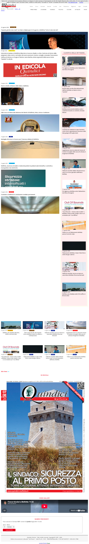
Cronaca (52, 9)
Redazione (66, 6)
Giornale (43, 6)
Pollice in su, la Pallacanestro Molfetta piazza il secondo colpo (72, 233)
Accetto (81, 2)
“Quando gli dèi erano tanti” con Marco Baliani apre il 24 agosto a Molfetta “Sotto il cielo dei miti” (29, 30)
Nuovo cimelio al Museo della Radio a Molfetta (15, 86)
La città (55, 6)
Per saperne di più (72, 2)
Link (60, 6)
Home (31, 6)
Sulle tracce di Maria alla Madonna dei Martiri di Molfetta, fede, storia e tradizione (25, 112)
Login (79, 6)
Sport (85, 9)
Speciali (49, 6)
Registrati (73, 6)
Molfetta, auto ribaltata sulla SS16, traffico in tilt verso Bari (74, 295)
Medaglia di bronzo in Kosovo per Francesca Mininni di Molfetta (20, 139)
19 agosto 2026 (66, 271)
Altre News (4, 371)
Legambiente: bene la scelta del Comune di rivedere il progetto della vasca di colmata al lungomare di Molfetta (74, 151)
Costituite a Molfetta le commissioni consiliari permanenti (18, 194)
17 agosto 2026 (66, 168)
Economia (43, 9)
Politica (61, 9)
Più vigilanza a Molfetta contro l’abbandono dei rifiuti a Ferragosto (73, 68)
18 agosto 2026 (66, 148)
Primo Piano (11, 50)
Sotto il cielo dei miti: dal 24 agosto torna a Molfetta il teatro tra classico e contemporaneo (32, 334)
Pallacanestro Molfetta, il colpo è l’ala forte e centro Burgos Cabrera (74, 253)
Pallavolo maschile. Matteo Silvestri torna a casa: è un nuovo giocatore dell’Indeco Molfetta (73, 172)
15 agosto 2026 (66, 66)
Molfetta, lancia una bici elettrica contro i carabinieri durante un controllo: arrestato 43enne (73, 110)
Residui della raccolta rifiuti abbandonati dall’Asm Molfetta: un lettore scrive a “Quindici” (73, 90)
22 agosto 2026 (5, 27)
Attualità (77, 9)
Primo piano (33, 9)
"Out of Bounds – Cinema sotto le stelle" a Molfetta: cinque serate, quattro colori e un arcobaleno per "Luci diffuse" (73, 213)
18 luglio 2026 (4, 50)
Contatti (85, 6)
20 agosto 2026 (66, 292)
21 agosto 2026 (4, 136)
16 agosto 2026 (66, 127)
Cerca (36, 6)
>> (8, 372)
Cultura (69, 9)
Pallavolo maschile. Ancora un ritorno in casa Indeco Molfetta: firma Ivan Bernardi (73, 274)
